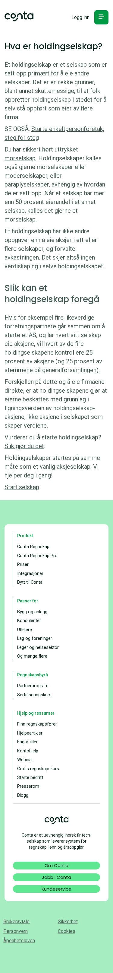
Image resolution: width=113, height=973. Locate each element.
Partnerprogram (33, 685)
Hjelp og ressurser (36, 713)
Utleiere (24, 629)
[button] (101, 17)
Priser (23, 564)
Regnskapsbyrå (32, 674)
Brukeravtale (16, 921)
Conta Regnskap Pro (37, 555)
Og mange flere (32, 656)
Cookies (66, 931)
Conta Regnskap (33, 546)
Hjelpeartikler (29, 733)
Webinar (25, 759)
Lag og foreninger (34, 638)
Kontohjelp (27, 751)
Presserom (28, 786)
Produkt (25, 535)
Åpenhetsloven (19, 940)
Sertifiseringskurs (34, 694)
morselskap (20, 158)
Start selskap (22, 487)
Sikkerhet (68, 921)
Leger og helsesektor (38, 647)
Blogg (22, 795)
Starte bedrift (30, 777)
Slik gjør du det (24, 446)
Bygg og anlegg (32, 611)
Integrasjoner (30, 573)
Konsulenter (29, 620)
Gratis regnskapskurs (38, 768)
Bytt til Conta (29, 582)
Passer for (27, 600)
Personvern (15, 931)
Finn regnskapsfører (37, 724)
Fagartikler (27, 742)
